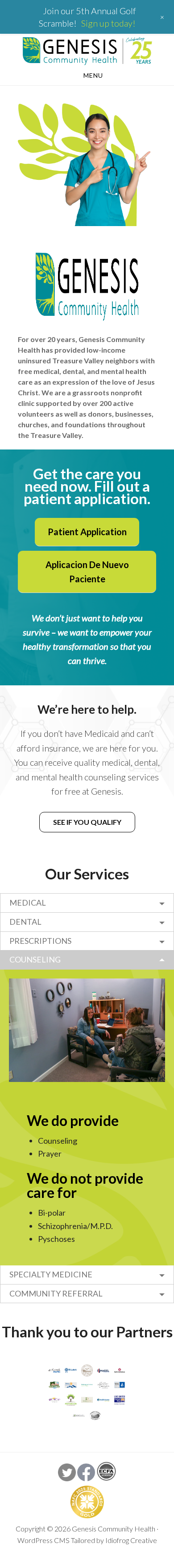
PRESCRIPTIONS (40, 941)
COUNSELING (35, 959)
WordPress (35, 1540)
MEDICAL (27, 902)
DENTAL (25, 922)
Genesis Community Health (87, 50)
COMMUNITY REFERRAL (56, 1293)
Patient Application (87, 531)
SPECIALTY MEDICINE (50, 1274)
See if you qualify (87, 822)
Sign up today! (108, 23)
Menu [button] (93, 75)
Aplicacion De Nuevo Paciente (87, 571)
